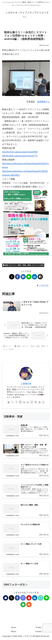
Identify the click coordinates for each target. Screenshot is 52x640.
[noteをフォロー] (31, 402)
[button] (40, 276)
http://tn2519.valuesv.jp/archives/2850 (20, 152)
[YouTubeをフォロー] (24, 402)
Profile (38, 627)
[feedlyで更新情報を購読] (39, 402)
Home (13, 627)
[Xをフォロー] (12, 402)
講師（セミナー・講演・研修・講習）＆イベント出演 (24, 265)
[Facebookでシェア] (17, 276)
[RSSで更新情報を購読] (43, 402)
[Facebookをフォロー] (16, 402)
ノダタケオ (26, 383)
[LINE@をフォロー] (35, 402)
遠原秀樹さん (43, 102)
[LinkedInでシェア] (34, 276)
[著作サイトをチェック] (8, 402)
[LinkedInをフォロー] (28, 402)
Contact (38, 631)
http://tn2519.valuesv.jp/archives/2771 (20, 156)
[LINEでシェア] (28, 276)
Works (13, 631)
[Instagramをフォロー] (20, 402)
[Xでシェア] (11, 276)
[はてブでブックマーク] (23, 276)
